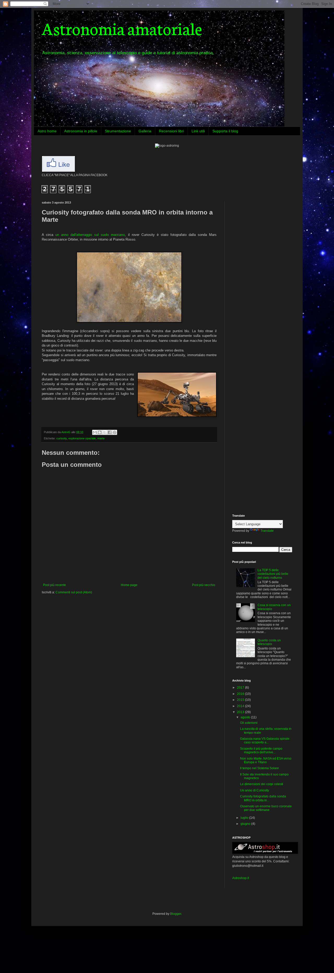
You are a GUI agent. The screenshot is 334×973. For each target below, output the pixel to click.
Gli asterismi (249, 723)
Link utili (198, 131)
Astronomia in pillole (80, 131)
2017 (241, 687)
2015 (241, 700)
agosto (246, 717)
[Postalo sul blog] (99, 432)
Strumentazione (118, 131)
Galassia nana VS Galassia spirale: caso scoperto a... (265, 740)
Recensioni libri (171, 131)
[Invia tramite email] (94, 432)
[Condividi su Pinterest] (114, 432)
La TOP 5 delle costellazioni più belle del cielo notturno (273, 574)
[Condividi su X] (104, 432)
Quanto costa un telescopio (269, 642)
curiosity (61, 438)
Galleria (145, 131)
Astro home (47, 131)
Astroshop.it (240, 878)
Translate (267, 531)
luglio (245, 818)
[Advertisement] (264, 233)
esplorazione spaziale (82, 438)
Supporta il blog (225, 131)
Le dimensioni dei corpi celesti (261, 784)
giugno (246, 824)
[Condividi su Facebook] (109, 432)
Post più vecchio (203, 585)
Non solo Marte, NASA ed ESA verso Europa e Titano (265, 760)
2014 (241, 706)
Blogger (175, 914)
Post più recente (54, 585)
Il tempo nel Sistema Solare (259, 768)
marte (101, 438)
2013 (241, 712)
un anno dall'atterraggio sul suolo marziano (90, 235)
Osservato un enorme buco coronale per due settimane (266, 808)
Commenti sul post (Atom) (74, 592)
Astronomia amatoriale (122, 27)
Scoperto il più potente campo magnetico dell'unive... (261, 750)
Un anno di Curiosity (254, 790)
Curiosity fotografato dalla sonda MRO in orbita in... (263, 798)
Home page (129, 585)
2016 (241, 694)
